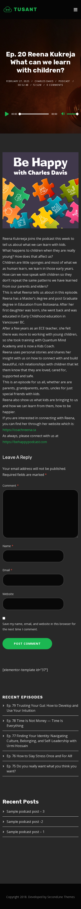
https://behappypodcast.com (24, 442)
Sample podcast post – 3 (25, 811)
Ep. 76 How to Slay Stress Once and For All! (39, 756)
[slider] (73, 117)
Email (7, 570)
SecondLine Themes (61, 897)
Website (8, 594)
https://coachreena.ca (19, 430)
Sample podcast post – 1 (25, 831)
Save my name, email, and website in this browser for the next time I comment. (39, 626)
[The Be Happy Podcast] (20, 9)
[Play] (6, 114)
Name (7, 546)
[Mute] (63, 114)
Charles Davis (44, 81)
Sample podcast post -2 (25, 821)
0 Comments (55, 84)
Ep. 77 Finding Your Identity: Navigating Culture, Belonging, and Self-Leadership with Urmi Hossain (41, 741)
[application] (40, 114)
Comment (10, 486)
